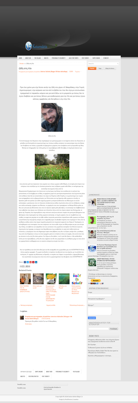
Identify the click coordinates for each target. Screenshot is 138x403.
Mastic (46, 58)
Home (20, 58)
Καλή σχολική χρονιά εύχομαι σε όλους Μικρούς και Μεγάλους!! (76, 289)
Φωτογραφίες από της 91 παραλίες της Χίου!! (105, 217)
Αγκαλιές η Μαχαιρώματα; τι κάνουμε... (100, 356)
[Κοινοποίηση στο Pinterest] (29, 266)
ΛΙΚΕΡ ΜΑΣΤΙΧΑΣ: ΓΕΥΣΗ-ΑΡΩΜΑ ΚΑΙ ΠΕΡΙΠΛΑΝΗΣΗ (106, 259)
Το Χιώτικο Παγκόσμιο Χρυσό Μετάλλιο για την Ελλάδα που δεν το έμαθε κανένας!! (107, 246)
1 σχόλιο (77, 71)
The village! (76, 372)
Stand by (106, 58)
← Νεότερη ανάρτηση (25, 305)
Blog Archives (110, 68)
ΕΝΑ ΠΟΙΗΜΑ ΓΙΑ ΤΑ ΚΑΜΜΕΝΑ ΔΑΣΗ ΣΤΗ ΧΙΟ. (25, 288)
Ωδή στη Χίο (25, 68)
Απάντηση (28, 324)
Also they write (73, 58)
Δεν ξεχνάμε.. (92, 344)
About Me (28, 58)
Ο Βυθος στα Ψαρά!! (63, 287)
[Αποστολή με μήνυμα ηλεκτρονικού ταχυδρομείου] (21, 266)
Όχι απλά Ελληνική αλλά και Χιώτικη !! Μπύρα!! (106, 231)
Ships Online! (39, 372)
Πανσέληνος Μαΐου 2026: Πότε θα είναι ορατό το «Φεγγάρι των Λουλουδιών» (103, 351)
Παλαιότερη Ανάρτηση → (77, 305)
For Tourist (85, 58)
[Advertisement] (64, 15)
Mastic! (22, 376)
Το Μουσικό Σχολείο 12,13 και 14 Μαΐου (100, 347)
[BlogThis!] (23, 266)
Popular (92, 68)
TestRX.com (21, 384)
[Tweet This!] (28, 262)
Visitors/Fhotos (33, 376)
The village (37, 58)
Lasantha (75, 399)
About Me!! (49, 372)
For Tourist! (45, 376)
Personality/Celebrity (58, 58)
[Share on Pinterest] (33, 262)
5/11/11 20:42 (46, 318)
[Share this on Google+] (30, 262)
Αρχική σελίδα (50, 305)
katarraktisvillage (74, 396)
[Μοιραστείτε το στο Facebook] (27, 266)
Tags (100, 68)
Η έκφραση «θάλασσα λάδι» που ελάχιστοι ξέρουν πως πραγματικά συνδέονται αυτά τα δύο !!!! (103, 340)
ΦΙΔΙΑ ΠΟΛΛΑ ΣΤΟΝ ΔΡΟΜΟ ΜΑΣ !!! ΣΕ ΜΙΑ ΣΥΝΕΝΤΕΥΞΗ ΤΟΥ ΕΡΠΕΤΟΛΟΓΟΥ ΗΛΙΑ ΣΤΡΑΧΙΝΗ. (106, 201)
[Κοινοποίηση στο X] (25, 266)
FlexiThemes (68, 399)
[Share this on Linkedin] (36, 262)
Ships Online (96, 58)
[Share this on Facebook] (25, 262)
